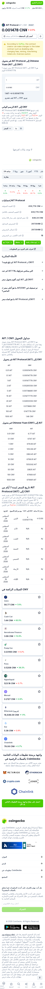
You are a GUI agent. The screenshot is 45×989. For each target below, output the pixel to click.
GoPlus (21, 44)
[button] (22, 249)
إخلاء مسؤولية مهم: (8, 935)
